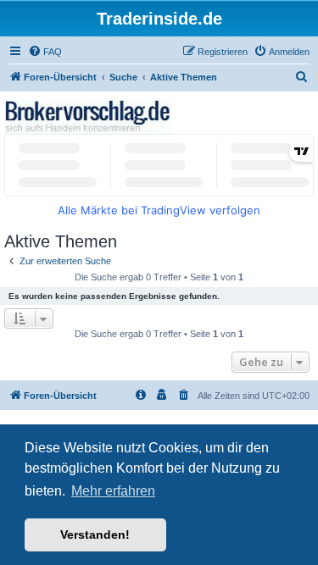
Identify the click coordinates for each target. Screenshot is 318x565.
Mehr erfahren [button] (113, 491)
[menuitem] (45, 52)
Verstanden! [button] (95, 534)
